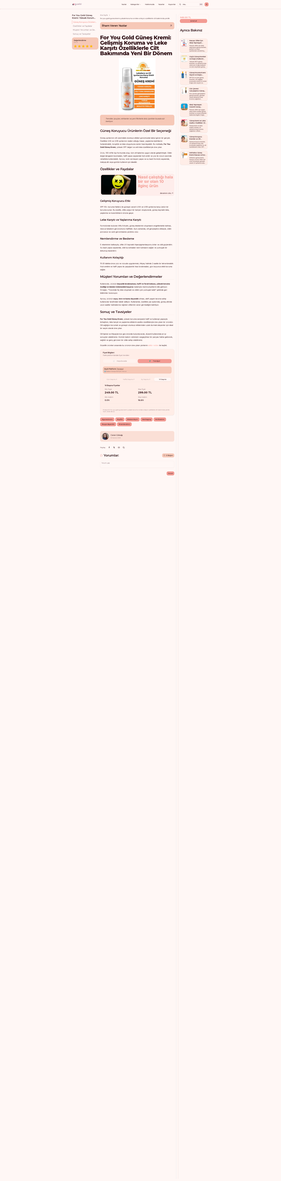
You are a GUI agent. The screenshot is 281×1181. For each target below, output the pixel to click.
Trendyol (154, 361)
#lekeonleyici (132, 419)
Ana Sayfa (104, 15)
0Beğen (169, 455)
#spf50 (120, 419)
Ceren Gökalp (117, 435)
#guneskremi (107, 419)
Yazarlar (161, 4)
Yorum (170, 473)
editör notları (153, 345)
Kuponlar (172, 4)
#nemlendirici (124, 424)
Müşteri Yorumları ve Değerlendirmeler (85, 30)
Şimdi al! (193, 21)
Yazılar (124, 4)
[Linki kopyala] (124, 447)
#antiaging (146, 419)
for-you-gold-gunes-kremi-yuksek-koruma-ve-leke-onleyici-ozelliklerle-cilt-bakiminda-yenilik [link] (135, 18)
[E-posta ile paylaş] (119, 447)
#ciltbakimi (159, 419)
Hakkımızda (149, 4)
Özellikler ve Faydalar (82, 26)
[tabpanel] (137, 393)
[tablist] (137, 379)
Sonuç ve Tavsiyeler (82, 34)
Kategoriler (135, 4)
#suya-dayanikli (108, 424)
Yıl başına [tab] (162, 379)
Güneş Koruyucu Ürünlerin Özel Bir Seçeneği (85, 22)
